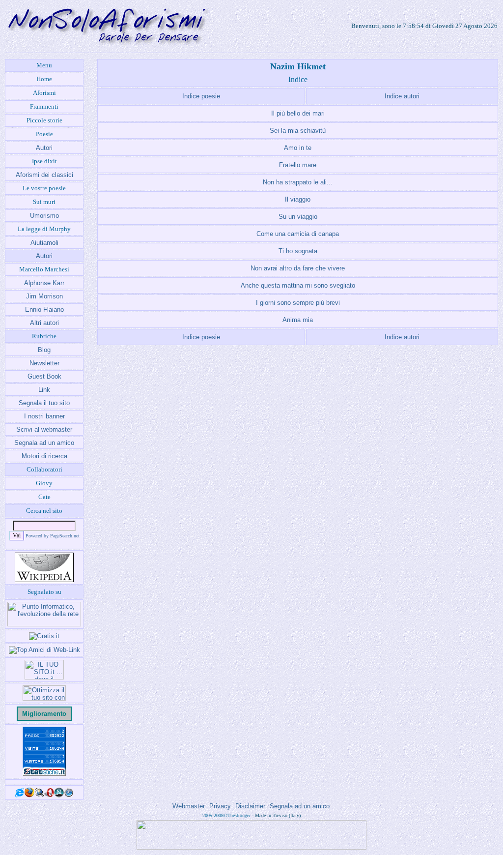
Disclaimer (250, 806)
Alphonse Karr (44, 283)
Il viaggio (297, 199)
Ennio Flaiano (44, 309)
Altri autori (44, 322)
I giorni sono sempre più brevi (298, 302)
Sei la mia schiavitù (298, 130)
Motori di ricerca (44, 456)
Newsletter (44, 363)
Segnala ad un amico (44, 442)
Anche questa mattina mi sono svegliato (298, 285)
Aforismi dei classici (44, 174)
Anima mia (297, 320)
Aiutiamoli (44, 242)
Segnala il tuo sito (44, 403)
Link (44, 389)
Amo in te (297, 147)
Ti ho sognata (298, 251)
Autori (44, 147)
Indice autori (402, 96)
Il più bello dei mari (298, 113)
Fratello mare (297, 165)
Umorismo (44, 215)
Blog (44, 350)
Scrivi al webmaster (44, 429)
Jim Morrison (44, 296)
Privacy (220, 806)
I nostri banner (44, 416)
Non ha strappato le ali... (298, 182)
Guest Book (44, 376)
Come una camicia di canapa (297, 233)
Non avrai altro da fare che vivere (298, 268)
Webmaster (188, 806)
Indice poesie (201, 96)
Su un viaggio (298, 216)
